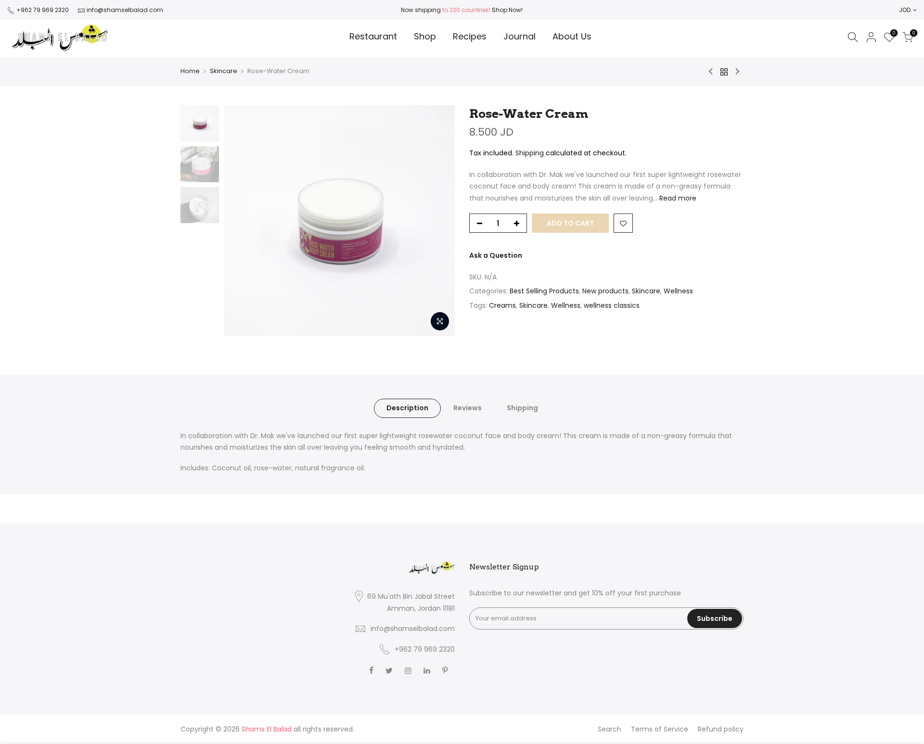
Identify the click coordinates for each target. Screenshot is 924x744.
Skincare (223, 71)
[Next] (438, 220)
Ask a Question (495, 255)
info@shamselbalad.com (125, 10)
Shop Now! (506, 10)
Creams (502, 305)
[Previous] (240, 220)
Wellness (678, 291)
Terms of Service (659, 729)
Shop (425, 36)
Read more (676, 198)
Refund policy (721, 729)
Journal (519, 36)
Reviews (467, 408)
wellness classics (612, 305)
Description (407, 408)
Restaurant (373, 36)
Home (190, 71)
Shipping (529, 153)
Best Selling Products (544, 291)
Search (609, 729)
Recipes (470, 36)
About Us (571, 36)
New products (605, 291)
